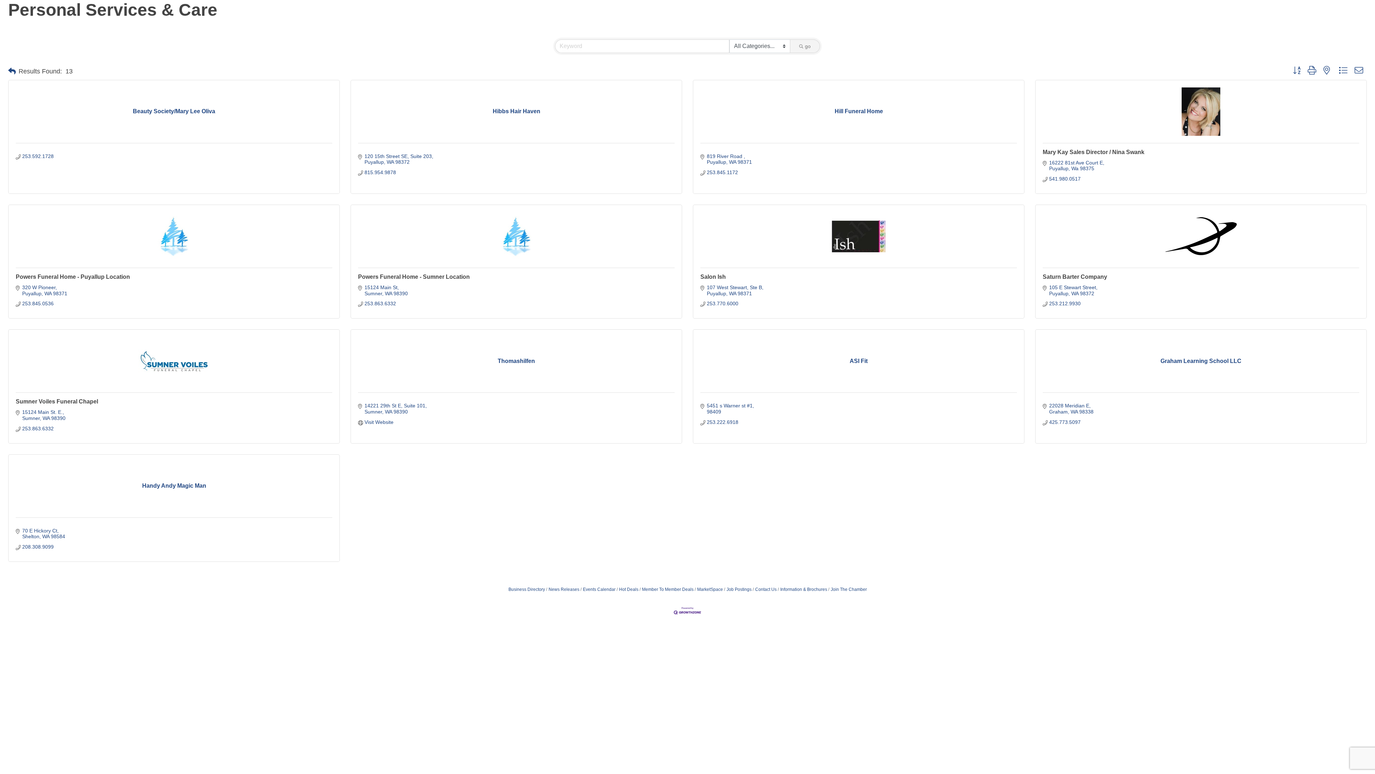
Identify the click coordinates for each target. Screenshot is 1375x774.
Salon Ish (713, 277)
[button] (12, 71)
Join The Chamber (849, 589)
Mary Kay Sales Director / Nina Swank (1093, 152)
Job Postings (739, 589)
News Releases (564, 589)
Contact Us (766, 589)
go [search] (808, 46)
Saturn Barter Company (1075, 277)
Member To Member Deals (668, 589)
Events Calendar (599, 589)
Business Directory (526, 589)
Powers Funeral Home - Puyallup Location (73, 277)
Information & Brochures (803, 589)
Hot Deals (628, 589)
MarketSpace (710, 589)
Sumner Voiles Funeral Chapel (57, 401)
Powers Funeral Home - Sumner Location (414, 277)
